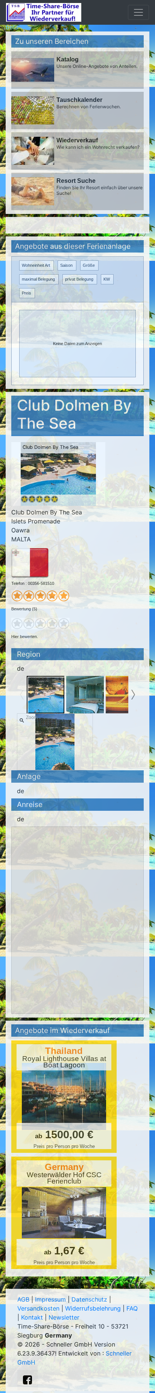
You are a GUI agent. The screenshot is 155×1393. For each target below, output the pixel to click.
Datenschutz (89, 1299)
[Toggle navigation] (138, 12)
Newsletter (64, 1317)
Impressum (50, 1299)
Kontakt (32, 1317)
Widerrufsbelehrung (93, 1308)
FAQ (132, 1308)
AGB (23, 1299)
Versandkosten (38, 1308)
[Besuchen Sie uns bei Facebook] (27, 1380)
